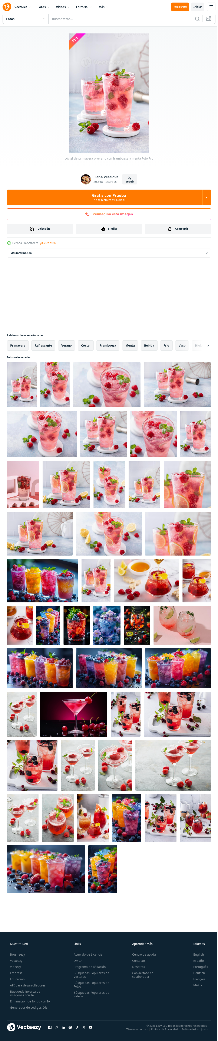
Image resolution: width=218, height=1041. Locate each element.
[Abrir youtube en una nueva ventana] (90, 1027)
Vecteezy (16, 961)
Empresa (16, 973)
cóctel (85, 345)
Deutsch (196, 973)
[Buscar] (194, 18)
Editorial (82, 7)
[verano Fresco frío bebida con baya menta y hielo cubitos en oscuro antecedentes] (126, 818)
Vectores (20, 7)
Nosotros (136, 967)
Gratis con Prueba (107, 197)
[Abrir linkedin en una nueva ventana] (63, 1027)
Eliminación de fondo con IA (30, 1001)
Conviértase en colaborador (140, 975)
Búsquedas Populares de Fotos (90, 984)
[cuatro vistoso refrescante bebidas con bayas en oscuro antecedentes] (42, 580)
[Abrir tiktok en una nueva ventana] (77, 1027)
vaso (182, 345)
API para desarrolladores (27, 985)
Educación (17, 979)
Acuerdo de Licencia (86, 954)
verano (66, 345)
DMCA (76, 961)
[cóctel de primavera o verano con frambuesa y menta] (22, 384)
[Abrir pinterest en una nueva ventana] (70, 1027)
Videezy (15, 967)
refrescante (43, 345)
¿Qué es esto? (48, 243)
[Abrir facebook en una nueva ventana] (50, 1027)
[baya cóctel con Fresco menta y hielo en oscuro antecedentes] (76, 625)
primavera (17, 345)
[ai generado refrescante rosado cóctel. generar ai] (73, 714)
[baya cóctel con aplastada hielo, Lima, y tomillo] (182, 625)
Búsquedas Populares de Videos (90, 994)
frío (166, 345)
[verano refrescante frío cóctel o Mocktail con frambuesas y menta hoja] (23, 484)
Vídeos (61, 7)
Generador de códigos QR (28, 1007)
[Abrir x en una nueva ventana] (84, 1027)
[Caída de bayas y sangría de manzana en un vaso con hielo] (195, 818)
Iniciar (194, 7)
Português (198, 967)
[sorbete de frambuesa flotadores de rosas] (22, 714)
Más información (21, 253)
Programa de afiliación (88, 967)
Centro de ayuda (142, 954)
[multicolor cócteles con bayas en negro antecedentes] (178, 668)
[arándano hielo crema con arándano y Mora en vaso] (106, 625)
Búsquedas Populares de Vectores (90, 975)
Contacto (136, 961)
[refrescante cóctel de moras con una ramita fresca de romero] (126, 714)
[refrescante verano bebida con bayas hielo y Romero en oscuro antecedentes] (137, 625)
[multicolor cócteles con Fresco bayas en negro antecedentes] (109, 668)
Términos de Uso (133, 1029)
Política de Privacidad (161, 1029)
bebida (149, 345)
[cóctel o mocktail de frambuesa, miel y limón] (146, 580)
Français (196, 979)
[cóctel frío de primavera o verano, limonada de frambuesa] (66, 484)
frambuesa (108, 345)
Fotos (41, 7)
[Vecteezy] (7, 7)
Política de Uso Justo (191, 1029)
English (196, 954)
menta (130, 345)
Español (196, 961)
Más (102, 7)
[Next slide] (201, 345)
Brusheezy (17, 954)
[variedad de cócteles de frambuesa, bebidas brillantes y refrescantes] (93, 818)
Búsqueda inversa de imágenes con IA (25, 993)
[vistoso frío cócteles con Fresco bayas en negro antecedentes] (46, 869)
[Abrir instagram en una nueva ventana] (56, 1027)
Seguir (128, 181)
